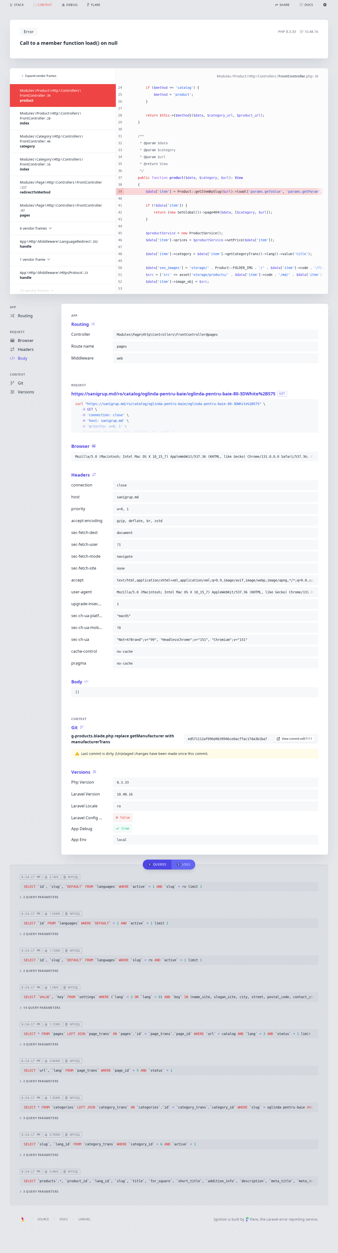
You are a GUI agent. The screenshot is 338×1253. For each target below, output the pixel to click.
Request (17, 332)
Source (43, 1219)
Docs (64, 1219)
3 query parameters (41, 1044)
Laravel (84, 1219)
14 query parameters (41, 1008)
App (13, 307)
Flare (254, 1219)
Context (17, 374)
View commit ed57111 (297, 739)
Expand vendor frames (40, 76)
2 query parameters (41, 897)
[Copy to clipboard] (312, 334)
